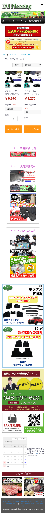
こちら (37, 453)
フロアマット (13, 55)
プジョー (23, 55)
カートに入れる (13, 129)
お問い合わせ (35, 21)
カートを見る (8, 21)
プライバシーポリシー (26, 504)
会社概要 (16, 501)
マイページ (22, 21)
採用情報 (24, 501)
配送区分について (12, 504)
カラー (8, 104)
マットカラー (30, 104)
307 (29, 55)
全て (5, 55)
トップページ (7, 501)
